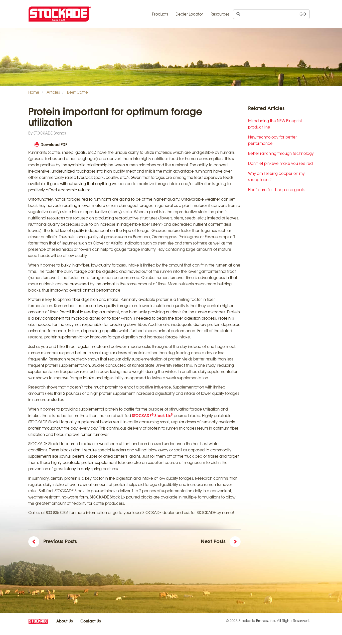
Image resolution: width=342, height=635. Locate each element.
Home (33, 92)
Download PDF (54, 144)
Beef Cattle (77, 92)
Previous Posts (60, 541)
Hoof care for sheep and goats (276, 189)
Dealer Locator (189, 14)
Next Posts (213, 541)
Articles (53, 92)
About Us (64, 621)
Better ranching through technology (281, 153)
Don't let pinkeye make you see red (280, 163)
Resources (220, 14)
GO (302, 14)
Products (160, 14)
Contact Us (90, 621)
